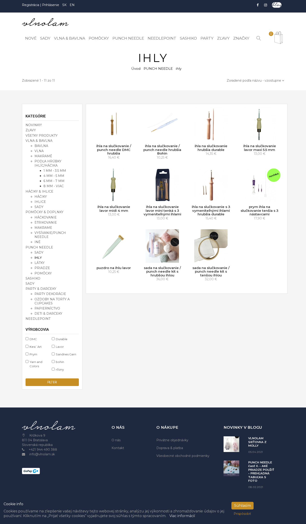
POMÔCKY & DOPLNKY (44, 212)
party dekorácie (50, 294)
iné (37, 242)
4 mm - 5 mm (53, 176)
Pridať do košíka (114, 137)
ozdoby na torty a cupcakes (52, 301)
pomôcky (43, 273)
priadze (42, 268)
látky (39, 263)
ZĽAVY (31, 130)
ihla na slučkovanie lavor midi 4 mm (113, 209)
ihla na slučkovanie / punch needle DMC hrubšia (113, 149)
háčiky (40, 197)
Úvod (135, 68)
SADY (30, 284)
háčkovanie (45, 217)
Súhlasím (242, 505)
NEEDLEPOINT (38, 319)
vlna (39, 151)
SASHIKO (33, 278)
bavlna (41, 146)
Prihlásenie (50, 5)
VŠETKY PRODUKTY (42, 136)
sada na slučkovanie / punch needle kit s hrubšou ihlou (162, 271)
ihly (38, 258)
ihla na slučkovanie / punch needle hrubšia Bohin (162, 149)
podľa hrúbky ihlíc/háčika (47, 163)
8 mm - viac (53, 186)
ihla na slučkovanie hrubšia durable (211, 148)
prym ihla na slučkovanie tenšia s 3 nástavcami (259, 210)
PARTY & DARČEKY (41, 289)
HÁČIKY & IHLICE (39, 191)
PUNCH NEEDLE (158, 68)
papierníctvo (47, 308)
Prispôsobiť (242, 514)
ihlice (40, 202)
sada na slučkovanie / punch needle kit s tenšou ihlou (211, 271)
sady (38, 207)
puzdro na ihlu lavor (114, 268)
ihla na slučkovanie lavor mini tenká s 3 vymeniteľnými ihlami (162, 210)
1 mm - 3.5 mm (54, 171)
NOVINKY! (34, 125)
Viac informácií (182, 516)
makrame (43, 228)
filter (52, 382)
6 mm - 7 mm (54, 181)
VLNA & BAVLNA (39, 141)
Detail (163, 258)
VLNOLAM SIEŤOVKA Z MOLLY (257, 441)
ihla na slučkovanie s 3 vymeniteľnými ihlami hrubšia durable (211, 210)
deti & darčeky (48, 314)
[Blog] (277, 5)
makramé (43, 156)
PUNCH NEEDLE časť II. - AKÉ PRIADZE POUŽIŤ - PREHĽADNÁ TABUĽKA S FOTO (261, 471)
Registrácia (31, 5)
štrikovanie (45, 223)
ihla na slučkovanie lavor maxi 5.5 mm (259, 148)
